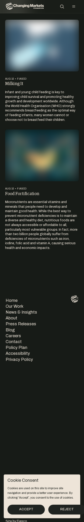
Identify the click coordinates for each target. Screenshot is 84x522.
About (11, 318)
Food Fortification (22, 193)
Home (12, 300)
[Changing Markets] (25, 6)
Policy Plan (16, 347)
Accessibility (18, 353)
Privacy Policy (19, 359)
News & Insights (21, 312)
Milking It (14, 83)
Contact (14, 341)
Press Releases (21, 324)
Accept (26, 509)
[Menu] (73, 6)
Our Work (14, 306)
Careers (13, 335)
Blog (10, 330)
